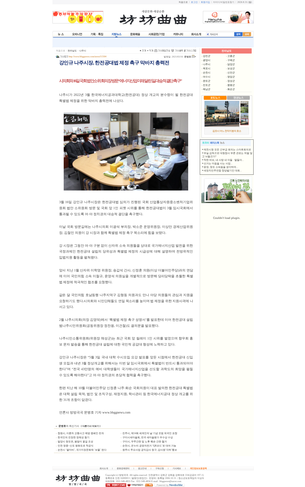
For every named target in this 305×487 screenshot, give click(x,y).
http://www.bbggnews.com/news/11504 (87, 56)
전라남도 (72, 51)
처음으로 (60, 51)
